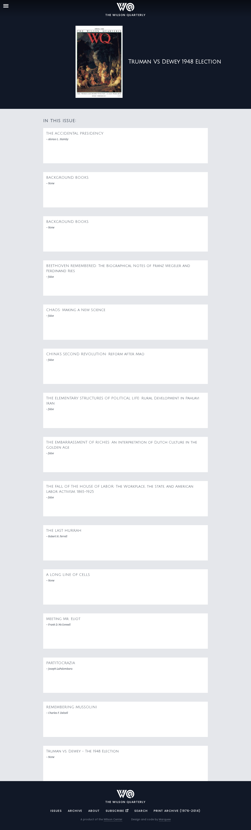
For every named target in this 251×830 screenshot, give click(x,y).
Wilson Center (113, 819)
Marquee (165, 819)
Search (141, 811)
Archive (75, 811)
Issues (56, 811)
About (94, 811)
